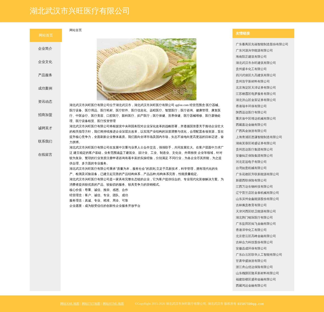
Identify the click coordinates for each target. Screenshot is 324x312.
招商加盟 (45, 115)
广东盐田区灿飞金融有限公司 (256, 223)
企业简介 (45, 48)
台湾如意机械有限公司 (251, 168)
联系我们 (45, 141)
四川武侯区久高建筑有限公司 (256, 75)
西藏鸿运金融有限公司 (251, 285)
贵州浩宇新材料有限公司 (253, 81)
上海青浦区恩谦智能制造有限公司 (259, 137)
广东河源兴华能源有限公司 (254, 50)
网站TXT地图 (91, 303)
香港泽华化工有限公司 (251, 230)
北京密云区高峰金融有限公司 (256, 236)
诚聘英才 (45, 128)
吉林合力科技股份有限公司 (254, 242)
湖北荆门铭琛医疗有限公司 (254, 217)
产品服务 (45, 75)
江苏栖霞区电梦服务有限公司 (256, 93)
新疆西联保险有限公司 (251, 180)
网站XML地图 (69, 303)
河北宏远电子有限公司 (251, 162)
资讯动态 (45, 101)
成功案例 (45, 88)
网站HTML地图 (113, 303)
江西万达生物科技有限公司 (254, 186)
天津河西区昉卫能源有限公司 (256, 211)
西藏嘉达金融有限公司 (251, 124)
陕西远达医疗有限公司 (251, 112)
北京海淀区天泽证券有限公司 (256, 87)
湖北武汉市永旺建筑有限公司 (256, 63)
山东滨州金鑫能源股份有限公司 (257, 199)
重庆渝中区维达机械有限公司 (256, 118)
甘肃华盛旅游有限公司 (251, 261)
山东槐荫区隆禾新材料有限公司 (257, 273)
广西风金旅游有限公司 (251, 131)
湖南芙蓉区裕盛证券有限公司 (256, 143)
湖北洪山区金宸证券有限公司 (256, 100)
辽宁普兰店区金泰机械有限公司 (257, 192)
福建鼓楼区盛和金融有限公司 (256, 279)
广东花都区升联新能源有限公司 (257, 174)
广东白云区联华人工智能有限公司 (259, 254)
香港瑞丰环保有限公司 (251, 106)
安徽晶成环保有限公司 (251, 248)
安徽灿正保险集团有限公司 (254, 155)
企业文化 (45, 62)
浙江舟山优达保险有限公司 (254, 267)
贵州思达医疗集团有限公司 (254, 149)
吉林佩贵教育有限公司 (251, 205)
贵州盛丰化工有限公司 (251, 69)
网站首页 (46, 35)
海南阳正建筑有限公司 (251, 56)
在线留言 (45, 154)
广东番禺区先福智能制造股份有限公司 (262, 44)
